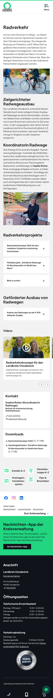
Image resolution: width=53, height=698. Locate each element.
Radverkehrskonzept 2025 (20, 441)
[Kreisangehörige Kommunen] (44, 694)
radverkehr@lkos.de (17, 419)
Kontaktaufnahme (11, 576)
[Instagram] (13, 498)
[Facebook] (6, 498)
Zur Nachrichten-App (17, 546)
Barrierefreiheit (9, 509)
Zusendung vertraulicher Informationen (19, 684)
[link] (7, 7)
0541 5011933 (14, 415)
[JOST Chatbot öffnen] (46, 690)
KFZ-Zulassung (22, 646)
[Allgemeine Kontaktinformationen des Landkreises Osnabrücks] (9, 694)
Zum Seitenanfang (35, 513)
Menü (46, 9)
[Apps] (26, 694)
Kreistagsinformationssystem (18, 481)
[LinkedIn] (21, 498)
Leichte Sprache (24, 509)
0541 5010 (11, 588)
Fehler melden (9, 506)
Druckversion (38, 509)
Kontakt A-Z (18, 470)
